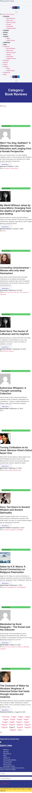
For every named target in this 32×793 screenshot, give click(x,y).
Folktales (6, 30)
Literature (6, 16)
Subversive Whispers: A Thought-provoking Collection (13, 390)
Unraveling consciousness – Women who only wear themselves (15, 270)
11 (27, 722)
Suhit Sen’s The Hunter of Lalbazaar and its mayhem (14, 332)
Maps (8, 38)
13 (12, 725)
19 (28, 727)
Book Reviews (11, 18)
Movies (5, 32)
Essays (9, 24)
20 (13, 730)
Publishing (6, 42)
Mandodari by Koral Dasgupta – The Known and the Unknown (15, 627)
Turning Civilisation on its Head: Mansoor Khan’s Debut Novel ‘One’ (16, 450)
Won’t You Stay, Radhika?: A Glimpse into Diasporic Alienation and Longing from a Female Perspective (15, 147)
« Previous (5, 717)
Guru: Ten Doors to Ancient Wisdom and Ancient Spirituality (15, 510)
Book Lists (10, 20)
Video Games (11, 40)
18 (20, 727)
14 (20, 725)
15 (28, 725)
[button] (16, 12)
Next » (20, 730)
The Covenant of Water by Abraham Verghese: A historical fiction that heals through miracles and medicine (14, 691)
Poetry (5, 34)
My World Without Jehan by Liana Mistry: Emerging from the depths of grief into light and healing (15, 209)
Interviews (10, 26)
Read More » (5, 164)
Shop (5, 44)
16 (4, 727)
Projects (5, 36)
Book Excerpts (11, 22)
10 (19, 722)
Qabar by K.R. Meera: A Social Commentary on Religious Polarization (12, 569)
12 (4, 725)
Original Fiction (11, 28)
